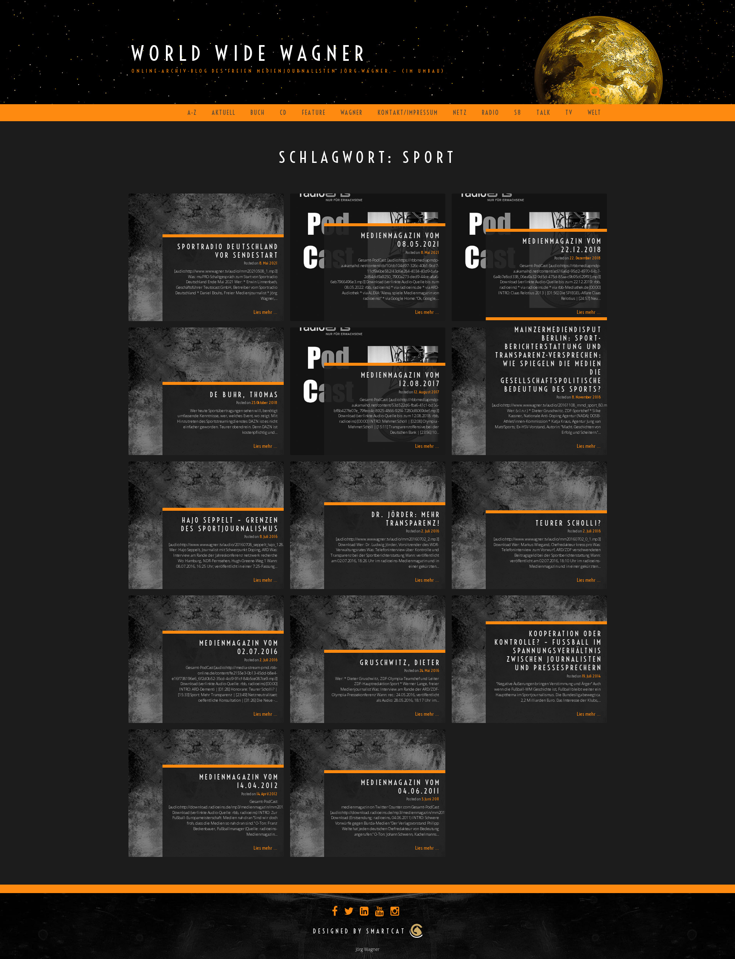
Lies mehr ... (265, 312)
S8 (517, 113)
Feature (314, 113)
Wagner (352, 113)
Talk (543, 113)
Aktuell (224, 113)
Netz (460, 113)
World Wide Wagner (249, 53)
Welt (594, 113)
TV (569, 113)
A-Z (192, 113)
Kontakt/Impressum (408, 113)
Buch (258, 113)
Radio (490, 113)
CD (283, 113)
